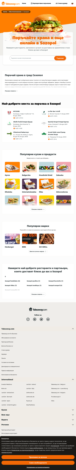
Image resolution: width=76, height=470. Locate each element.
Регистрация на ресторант (9, 433)
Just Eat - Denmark (6, 396)
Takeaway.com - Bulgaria (58, 392)
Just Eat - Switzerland (7, 392)
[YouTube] (48, 319)
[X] (41, 319)
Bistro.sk (3, 388)
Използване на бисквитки (9, 374)
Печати (3, 358)
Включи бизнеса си (7, 346)
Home (24, 3)
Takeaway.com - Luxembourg (59, 388)
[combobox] (31, 58)
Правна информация (7, 370)
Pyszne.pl (29, 401)
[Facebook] (28, 319)
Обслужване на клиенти (8, 338)
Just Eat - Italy (30, 388)
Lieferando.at (30, 392)
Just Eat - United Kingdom (8, 405)
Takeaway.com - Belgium (58, 384)
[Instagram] (35, 319)
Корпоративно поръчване (42, 3)
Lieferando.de (30, 396)
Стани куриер (62, 3)
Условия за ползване (7, 362)
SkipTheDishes (30, 405)
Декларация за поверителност (10, 366)
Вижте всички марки (37, 251)
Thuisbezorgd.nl (56, 396)
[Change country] (72, 3)
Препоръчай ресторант (8, 430)
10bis (52, 401)
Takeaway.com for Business (9, 333)
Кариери (4, 354)
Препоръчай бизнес (7, 342)
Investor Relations (6, 384)
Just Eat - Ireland (31, 384)
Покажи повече (10, 91)
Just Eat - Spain (5, 401)
